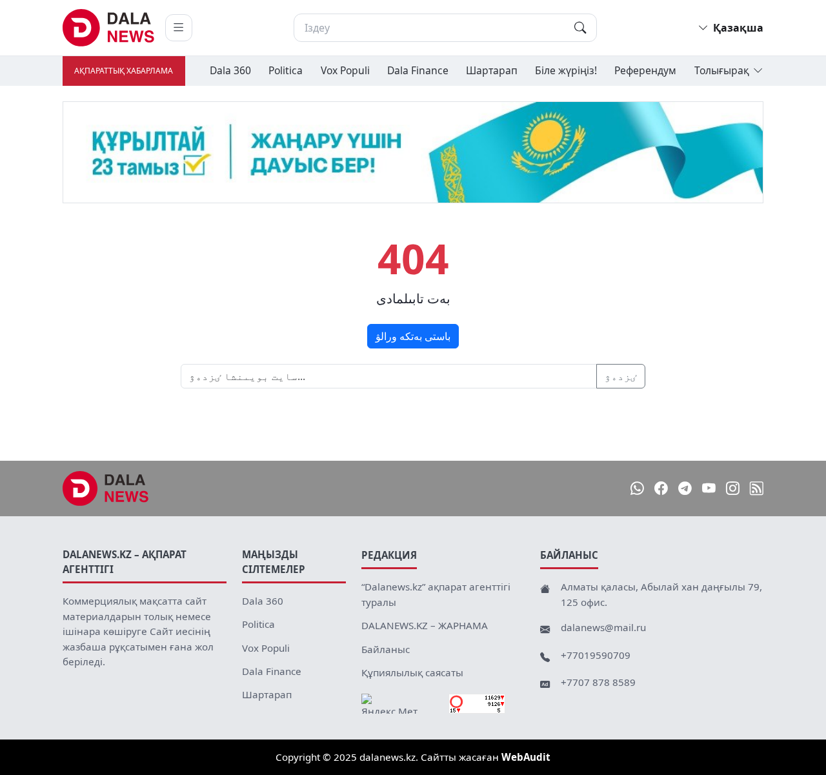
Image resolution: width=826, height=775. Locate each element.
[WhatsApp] (637, 489)
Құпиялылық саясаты (412, 672)
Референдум (645, 70)
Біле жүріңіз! (566, 70)
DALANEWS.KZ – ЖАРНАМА (424, 625)
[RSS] (756, 489)
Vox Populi (345, 70)
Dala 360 (230, 70)
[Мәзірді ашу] (178, 27)
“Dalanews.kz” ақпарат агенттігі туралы (435, 594)
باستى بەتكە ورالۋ (413, 336)
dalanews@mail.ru (603, 627)
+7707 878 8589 (598, 682)
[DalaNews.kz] (106, 488)
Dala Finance (417, 70)
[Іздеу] (580, 28)
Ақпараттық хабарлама (123, 70)
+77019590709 (595, 655)
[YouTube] (709, 489)
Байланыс (385, 649)
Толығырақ (721, 70)
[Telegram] (685, 489)
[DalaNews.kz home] (109, 27)
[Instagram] (733, 489)
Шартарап (492, 70)
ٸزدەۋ (621, 376)
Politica (285, 70)
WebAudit (525, 756)
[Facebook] (661, 489)
